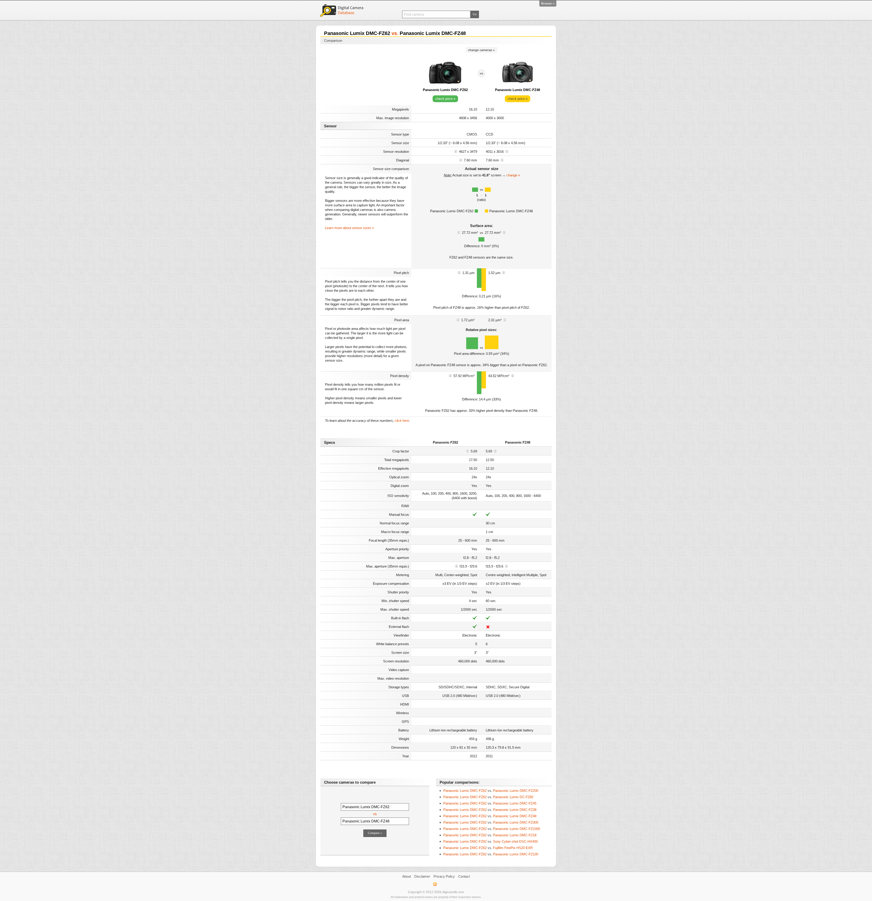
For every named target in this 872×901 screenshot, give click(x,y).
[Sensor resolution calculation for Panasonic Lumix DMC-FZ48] (507, 151)
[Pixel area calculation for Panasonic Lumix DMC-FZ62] (458, 319)
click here (402, 420)
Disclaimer (422, 876)
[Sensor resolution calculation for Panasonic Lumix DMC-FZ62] (455, 151)
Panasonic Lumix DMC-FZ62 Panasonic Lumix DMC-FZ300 (490, 822)
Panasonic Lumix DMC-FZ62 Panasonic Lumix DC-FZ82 (488, 797)
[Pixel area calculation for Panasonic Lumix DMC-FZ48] (505, 319)
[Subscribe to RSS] (435, 884)
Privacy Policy (444, 876)
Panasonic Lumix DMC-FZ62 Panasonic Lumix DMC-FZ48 (489, 816)
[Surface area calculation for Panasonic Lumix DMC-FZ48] (504, 232)
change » (513, 175)
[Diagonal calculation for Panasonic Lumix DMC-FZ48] (502, 159)
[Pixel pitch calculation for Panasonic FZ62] (459, 272)
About (406, 876)
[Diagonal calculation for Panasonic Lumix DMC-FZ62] (460, 159)
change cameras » (481, 50)
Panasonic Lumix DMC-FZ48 (517, 90)
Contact (464, 876)
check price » (445, 99)
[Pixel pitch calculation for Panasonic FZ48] (503, 272)
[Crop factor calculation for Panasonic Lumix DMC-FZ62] (467, 450)
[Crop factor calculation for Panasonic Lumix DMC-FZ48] (495, 450)
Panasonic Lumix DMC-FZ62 (445, 90)
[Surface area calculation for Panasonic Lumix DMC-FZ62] (458, 232)
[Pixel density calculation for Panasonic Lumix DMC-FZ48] (512, 375)
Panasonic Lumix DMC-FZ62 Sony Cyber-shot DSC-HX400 (490, 841)
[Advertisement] (366, 75)
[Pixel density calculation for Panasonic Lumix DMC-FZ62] (450, 375)
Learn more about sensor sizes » (349, 228)
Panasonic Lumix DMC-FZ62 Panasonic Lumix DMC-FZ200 (490, 790)
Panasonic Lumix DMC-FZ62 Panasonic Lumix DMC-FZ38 (489, 810)
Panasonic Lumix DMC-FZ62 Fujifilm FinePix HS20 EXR (488, 848)
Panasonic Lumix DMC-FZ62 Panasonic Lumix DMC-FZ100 (490, 854)
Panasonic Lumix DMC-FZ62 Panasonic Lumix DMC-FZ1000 (491, 829)
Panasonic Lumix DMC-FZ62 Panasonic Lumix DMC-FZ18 (489, 835)
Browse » (548, 3)
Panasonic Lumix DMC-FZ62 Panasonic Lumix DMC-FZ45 (489, 803)
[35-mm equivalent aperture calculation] (456, 566)
